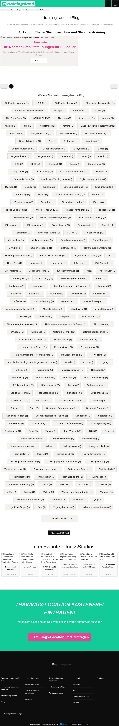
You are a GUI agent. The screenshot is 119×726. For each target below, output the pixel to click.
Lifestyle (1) (20, 301)
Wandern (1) (106, 492)
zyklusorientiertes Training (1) (96, 507)
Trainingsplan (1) (46, 477)
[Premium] (114, 545)
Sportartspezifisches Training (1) (52, 416)
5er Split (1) (59, 110)
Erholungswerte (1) (104, 187)
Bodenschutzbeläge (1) (23, 149)
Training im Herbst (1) (15, 469)
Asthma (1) (68, 126)
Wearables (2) (58, 499)
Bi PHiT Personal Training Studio (108, 565)
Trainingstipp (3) (98, 477)
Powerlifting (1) (98, 355)
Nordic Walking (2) (103, 324)
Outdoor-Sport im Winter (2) (32, 339)
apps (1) (28, 126)
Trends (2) (46, 484)
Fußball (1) (72, 233)
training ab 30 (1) (65, 454)
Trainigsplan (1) (22, 454)
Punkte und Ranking (32, 684)
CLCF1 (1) (36, 164)
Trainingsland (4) (21, 477)
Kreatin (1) (101, 278)
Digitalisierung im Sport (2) (93, 179)
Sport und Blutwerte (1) (97, 408)
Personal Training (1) (89, 339)
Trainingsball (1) (107, 469)
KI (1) (89, 271)
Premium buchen (33, 678)
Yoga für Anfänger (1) (19, 507)
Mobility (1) (25, 316)
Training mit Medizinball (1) (47, 469)
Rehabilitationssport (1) (72, 370)
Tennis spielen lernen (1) (33, 438)
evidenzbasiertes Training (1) (70, 194)
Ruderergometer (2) (96, 385)
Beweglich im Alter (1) (30, 141)
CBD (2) (19, 164)
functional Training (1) (49, 233)
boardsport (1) (93, 141)
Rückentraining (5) (50, 385)
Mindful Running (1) (104, 309)
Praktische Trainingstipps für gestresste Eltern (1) (32, 362)
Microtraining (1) (79, 309)
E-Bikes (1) (30, 187)
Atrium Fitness (30, 567)
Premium (28, 699)
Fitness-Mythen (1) (23, 217)
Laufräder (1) (56, 293)
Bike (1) (52, 141)
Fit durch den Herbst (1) (74, 202)
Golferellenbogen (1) (42, 240)
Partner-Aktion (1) (63, 339)
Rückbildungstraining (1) (96, 377)
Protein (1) (70, 362)
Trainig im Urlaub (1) (99, 446)
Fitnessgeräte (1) (106, 210)
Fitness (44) (99, 202)
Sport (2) (34, 408)
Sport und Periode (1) (17, 416)
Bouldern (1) (67, 156)
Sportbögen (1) (105, 416)
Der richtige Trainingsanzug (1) (56, 179)
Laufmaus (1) (35, 293)
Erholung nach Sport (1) (76, 187)
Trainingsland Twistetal (10, 568)
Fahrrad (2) (97, 194)
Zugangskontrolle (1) (63, 507)
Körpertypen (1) (21, 278)
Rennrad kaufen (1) (45, 377)
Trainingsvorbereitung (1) (21, 484)
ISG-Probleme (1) (12, 271)
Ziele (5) (41, 507)
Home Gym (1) (14, 263)
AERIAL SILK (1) (41, 118)
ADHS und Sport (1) (16, 118)
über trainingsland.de (9, 696)
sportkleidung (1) (40, 423)
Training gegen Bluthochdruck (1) (64, 461)
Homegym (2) (36, 263)
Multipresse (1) (67, 316)
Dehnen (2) (101, 171)
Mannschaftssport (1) (94, 301)
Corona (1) (74, 164)
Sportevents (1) (16, 423)
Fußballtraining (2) (95, 233)
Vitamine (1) (65, 484)
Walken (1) (29, 492)
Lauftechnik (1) (78, 293)
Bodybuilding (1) (82, 149)
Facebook (100, 678)
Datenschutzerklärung (81, 696)
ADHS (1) (100, 110)
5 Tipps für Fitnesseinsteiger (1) (30, 110)
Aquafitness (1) (47, 126)
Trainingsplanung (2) (72, 477)
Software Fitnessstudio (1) (72, 400)
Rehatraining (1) (20, 377)
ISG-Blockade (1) (103, 263)
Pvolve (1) (88, 362)
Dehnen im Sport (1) (24, 179)
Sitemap (76, 703)
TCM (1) (93, 431)
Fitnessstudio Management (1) (55, 217)
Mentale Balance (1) (53, 309)
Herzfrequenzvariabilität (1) (18, 255)
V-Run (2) (12, 492)
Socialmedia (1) (43, 400)
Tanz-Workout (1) (72, 431)
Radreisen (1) (21, 370)
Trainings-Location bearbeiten (56, 679)
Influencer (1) (80, 263)
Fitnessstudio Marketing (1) (92, 217)
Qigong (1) (106, 362)
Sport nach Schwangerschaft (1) (62, 408)
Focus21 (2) (108, 225)
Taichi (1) (33, 431)
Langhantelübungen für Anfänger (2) (72, 286)
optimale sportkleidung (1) (95, 332)
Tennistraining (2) (90, 438)
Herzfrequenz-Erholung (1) (97, 248)
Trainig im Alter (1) (72, 446)
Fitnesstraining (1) (61, 225)
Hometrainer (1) (58, 263)
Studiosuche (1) (13, 431)
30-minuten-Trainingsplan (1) (100, 103)
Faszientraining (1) (23, 202)
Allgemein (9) (64, 118)
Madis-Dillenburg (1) (44, 301)
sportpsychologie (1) (101, 423)
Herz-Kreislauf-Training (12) (53, 255)
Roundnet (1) (69, 377)
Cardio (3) (103, 156)
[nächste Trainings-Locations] (114, 86)
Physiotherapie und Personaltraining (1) (33, 355)
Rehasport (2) (98, 370)
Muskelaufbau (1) (91, 316)
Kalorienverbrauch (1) (68, 271)
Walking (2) (48, 492)
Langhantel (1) (39, 286)
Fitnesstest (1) (12, 225)
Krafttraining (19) (44, 278)
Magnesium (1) (68, 301)
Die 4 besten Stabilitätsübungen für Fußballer (39, 47)
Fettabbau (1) (47, 202)
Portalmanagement (56, 693)
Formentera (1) (22, 233)
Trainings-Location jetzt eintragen (61, 637)
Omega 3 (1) (17, 332)
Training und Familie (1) (79, 469)
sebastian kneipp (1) (49, 393)
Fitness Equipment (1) (16, 210)
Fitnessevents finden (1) (78, 210)
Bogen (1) (103, 149)
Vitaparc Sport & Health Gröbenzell (89, 565)
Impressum (77, 684)
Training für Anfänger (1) (93, 454)
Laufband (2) (104, 286)
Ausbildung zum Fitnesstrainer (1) (98, 126)
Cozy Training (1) (44, 171)
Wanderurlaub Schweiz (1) (30, 499)
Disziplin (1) (11, 187)
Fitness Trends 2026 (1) (46, 210)
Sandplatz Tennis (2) (20, 393)
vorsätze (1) (105, 484)
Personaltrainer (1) (63, 347)
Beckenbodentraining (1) (97, 133)
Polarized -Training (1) (72, 355)
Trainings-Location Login (12, 714)
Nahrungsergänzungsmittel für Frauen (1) (65, 324)
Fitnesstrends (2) (86, 225)
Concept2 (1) (55, 164)
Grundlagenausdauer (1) (72, 240)
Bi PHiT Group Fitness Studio (50, 568)
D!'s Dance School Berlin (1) (74, 171)
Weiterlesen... (40, 61)
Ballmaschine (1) (68, 133)
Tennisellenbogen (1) (63, 438)
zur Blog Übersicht (61, 518)
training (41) (43, 454)
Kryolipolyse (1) (16, 286)
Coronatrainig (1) (96, 164)
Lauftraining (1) (100, 293)
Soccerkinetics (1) (19, 400)
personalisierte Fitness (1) (34, 347)
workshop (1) (79, 499)
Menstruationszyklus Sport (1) (20, 309)
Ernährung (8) (23, 194)
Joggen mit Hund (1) (39, 271)
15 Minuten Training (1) (66, 103)
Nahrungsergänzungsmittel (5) (22, 324)
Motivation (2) (45, 316)
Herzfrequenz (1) (68, 248)
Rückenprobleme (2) (23, 385)
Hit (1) (111, 255)
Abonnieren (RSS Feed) (60, 533)
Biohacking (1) (71, 141)
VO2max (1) (85, 484)
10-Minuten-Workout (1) (17, 103)
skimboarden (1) (75, 393)
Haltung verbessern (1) (40, 248)
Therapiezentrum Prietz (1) (24, 446)
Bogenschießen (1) (20, 156)
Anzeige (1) (10, 126)
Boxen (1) (86, 156)
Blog (3, 702)
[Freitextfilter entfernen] (108, 3)
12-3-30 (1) (41, 103)
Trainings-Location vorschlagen (32, 691)
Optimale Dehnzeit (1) (64, 332)
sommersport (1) (101, 400)
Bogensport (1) (45, 156)
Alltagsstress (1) (87, 118)
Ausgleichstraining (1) (42, 133)
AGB (74, 690)
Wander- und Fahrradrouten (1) (77, 492)
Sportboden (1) (82, 416)
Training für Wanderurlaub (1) (25, 461)
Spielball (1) (16, 408)
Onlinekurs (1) (38, 332)
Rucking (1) (73, 385)
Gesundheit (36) (16, 240)
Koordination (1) (108, 271)
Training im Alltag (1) (99, 461)
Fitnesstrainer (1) (35, 225)
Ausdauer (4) (16, 133)
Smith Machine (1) (100, 393)
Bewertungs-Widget (58, 687)
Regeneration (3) (44, 370)
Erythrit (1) (43, 194)
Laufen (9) (16, 293)
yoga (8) (98, 499)
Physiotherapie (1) (90, 347)
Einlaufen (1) (49, 187)
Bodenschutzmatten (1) (54, 149)
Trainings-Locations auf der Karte (11, 679)
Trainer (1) (50, 446)
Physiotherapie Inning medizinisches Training (69, 566)
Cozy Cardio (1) (20, 171)
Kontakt (78, 678)
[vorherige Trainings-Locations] (4, 86)
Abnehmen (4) (80, 110)
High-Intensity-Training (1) (88, 255)
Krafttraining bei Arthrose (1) (74, 278)
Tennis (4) (109, 431)
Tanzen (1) (50, 431)
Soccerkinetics (40, 42)
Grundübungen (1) (102, 240)
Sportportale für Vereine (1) (69, 423)
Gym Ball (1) (15, 248)
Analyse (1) (108, 118)
